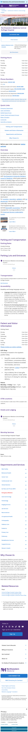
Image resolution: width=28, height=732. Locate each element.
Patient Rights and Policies (8, 686)
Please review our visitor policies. (11, 347)
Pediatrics (4, 528)
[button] (1, 5)
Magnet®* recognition (12, 208)
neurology (12, 199)
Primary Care (5, 532)
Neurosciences (5, 512)
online (17, 367)
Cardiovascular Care (7, 481)
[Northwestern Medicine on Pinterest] (20, 626)
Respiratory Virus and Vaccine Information (13, 1)
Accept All (14, 727)
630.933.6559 (20, 93)
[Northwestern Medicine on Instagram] (10, 626)
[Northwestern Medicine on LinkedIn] (13, 626)
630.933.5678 (12, 91)
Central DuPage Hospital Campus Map (11, 592)
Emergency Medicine (7, 492)
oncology (6, 199)
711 (4, 84)
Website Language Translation (9, 692)
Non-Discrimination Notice (8, 688)
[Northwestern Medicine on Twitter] (7, 626)
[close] (26, 2)
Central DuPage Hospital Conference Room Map (14, 595)
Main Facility (5, 469)
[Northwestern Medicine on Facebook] (3, 626)
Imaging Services (6, 504)
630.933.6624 (15, 96)
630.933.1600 (11, 82)
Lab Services (5, 508)
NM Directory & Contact (14, 680)
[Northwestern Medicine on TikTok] (16, 626)
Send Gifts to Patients (6, 122)
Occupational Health (7, 516)
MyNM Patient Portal (6, 113)
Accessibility (5, 690)
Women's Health (6, 548)
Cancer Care (5, 477)
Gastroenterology (6, 496)
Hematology (5, 500)
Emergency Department (7, 108)
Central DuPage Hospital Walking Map (11, 594)
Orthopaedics (5, 520)
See (13, 268)
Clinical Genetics (6, 485)
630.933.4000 (20, 86)
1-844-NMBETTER (14, 676)
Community (3, 119)
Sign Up (12, 634)
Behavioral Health (6, 473)
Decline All (14, 730)
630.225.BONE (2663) (19, 89)
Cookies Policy (15, 724)
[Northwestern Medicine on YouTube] (23, 626)
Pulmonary (4, 536)
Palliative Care (5, 524)
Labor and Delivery (5, 110)
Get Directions (4, 283)
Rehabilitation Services (8, 540)
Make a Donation (5, 117)
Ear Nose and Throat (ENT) (9, 489)
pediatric (19, 199)
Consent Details (4, 724)
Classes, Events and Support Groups (10, 115)
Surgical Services (6, 544)
